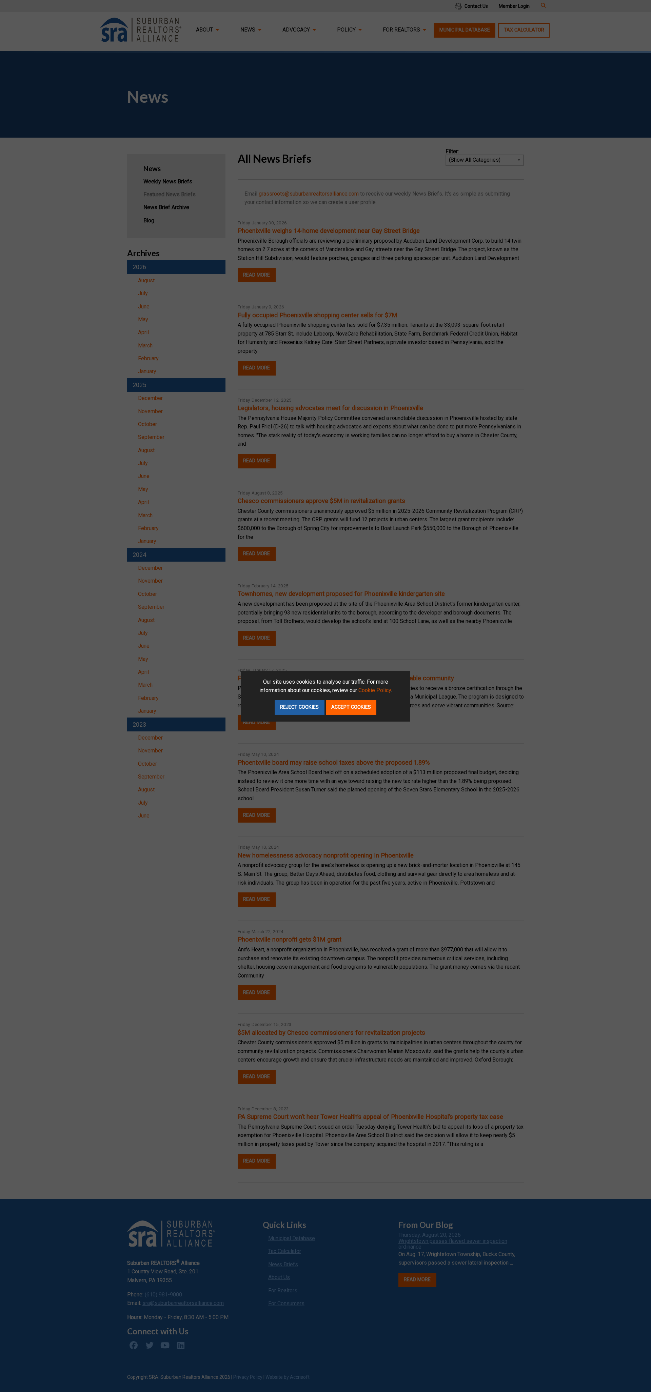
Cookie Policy (374, 690)
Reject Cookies (299, 707)
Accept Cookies (351, 707)
